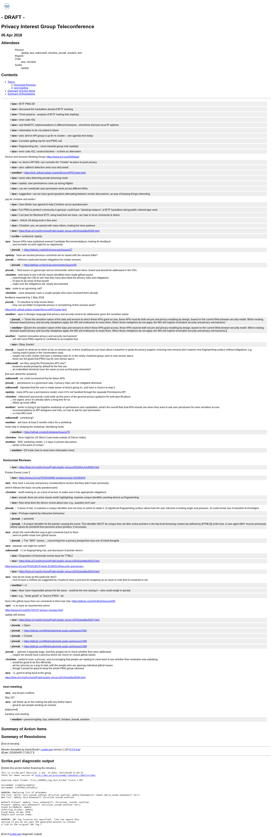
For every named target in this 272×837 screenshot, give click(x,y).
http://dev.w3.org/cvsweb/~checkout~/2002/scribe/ (65, 775)
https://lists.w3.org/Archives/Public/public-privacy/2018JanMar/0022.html (59, 561)
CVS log (74, 749)
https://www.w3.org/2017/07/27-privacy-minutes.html (34, 610)
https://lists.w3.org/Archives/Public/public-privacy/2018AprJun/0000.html (59, 467)
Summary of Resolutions (21, 94)
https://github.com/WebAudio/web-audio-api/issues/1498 (55, 646)
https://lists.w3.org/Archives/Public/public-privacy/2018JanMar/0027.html (59, 620)
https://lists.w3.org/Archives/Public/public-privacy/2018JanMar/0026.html (59, 231)
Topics (11, 82)
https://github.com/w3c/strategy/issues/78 (47, 432)
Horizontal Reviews (25, 85)
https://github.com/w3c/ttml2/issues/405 (93, 601)
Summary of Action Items (21, 91)
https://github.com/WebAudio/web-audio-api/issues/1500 (55, 630)
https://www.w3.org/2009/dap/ (62, 156)
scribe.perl (47, 749)
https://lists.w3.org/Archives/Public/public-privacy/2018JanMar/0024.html (59, 571)
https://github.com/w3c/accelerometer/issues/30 (50, 265)
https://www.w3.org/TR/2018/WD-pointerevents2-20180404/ (52, 478)
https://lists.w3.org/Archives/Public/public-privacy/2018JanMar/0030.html (45, 677)
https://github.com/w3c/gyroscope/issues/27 (48, 250)
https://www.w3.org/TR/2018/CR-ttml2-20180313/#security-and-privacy (44, 566)
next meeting (21, 88)
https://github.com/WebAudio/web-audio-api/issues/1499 (55, 641)
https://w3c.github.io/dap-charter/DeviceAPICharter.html (55, 172)
